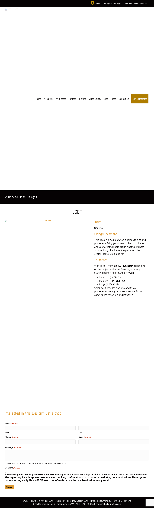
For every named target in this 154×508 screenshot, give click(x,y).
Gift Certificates (140, 98)
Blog (106, 98)
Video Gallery (95, 98)
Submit (9, 487)
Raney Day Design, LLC (77, 501)
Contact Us (124, 98)
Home (38, 98)
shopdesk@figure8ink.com (109, 504)
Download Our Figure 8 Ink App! (108, 3)
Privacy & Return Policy (100, 501)
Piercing (82, 98)
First (7, 432)
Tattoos (72, 98)
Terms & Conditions (121, 501)
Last (80, 432)
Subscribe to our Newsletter (136, 3)
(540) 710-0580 (88, 504)
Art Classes (61, 98)
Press (113, 98)
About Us (48, 98)
